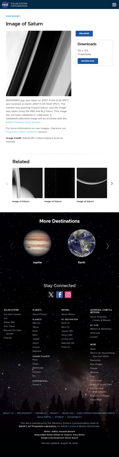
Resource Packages (100, 396)
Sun (5, 318)
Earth (81, 262)
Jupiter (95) (67, 331)
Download (87, 61)
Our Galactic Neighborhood (17, 11)
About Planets (40, 314)
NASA (4, 4)
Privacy (54, 413)
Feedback (40, 413)
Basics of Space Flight (101, 384)
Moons (65, 310)
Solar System (11, 310)
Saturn (36, 343)
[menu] (114, 4)
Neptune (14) (67, 343)
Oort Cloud (9, 326)
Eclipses (8, 338)
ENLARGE (84, 34)
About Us (8, 413)
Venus (36, 327)
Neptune (37, 351)
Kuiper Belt (9, 322)
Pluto (35, 360)
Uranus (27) (67, 339)
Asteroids (95, 333)
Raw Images (13, 16)
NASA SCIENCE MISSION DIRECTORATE (96, 413)
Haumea (37, 372)
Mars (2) (65, 327)
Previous (6, 183)
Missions (94, 372)
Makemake (38, 368)
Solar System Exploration (17, 4)
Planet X (37, 385)
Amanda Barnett (67, 432)
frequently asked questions (22, 132)
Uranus (36, 347)
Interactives (96, 380)
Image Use (67, 413)
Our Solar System (12, 314)
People (93, 368)
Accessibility (74, 417)
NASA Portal (44, 417)
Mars (35, 335)
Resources (95, 360)
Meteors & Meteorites (100, 329)
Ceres (35, 364)
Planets (37, 310)
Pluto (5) (65, 347)
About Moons (68, 314)
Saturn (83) (67, 335)
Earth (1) (65, 323)
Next (112, 183)
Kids (92, 376)
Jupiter (37, 262)
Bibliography (24, 413)
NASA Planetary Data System (23, 122)
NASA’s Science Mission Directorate (80, 426)
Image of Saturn (20, 201)
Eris (34, 376)
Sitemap (59, 417)
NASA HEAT (96, 400)
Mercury (37, 323)
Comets (94, 337)
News (93, 349)
